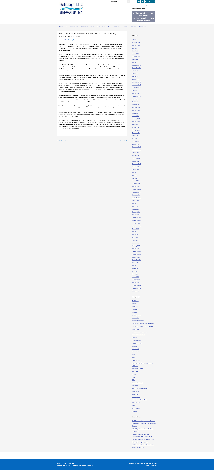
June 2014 (135, 206)
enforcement (135, 329)
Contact (126, 26)
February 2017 (136, 141)
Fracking (134, 337)
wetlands (134, 411)
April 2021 (135, 90)
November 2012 (136, 254)
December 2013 (136, 217)
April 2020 (135, 101)
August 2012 (135, 262)
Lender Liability (136, 349)
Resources (100, 26)
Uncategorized (136, 397)
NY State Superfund (137, 368)
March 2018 (135, 127)
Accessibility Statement (72, 465)
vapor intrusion (136, 402)
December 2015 (136, 164)
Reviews (133, 26)
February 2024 (136, 56)
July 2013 (134, 231)
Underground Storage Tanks (139, 399)
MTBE (134, 357)
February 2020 (136, 107)
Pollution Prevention (137, 382)
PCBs (133, 377)
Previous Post (61, 140)
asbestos (134, 303)
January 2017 (136, 144)
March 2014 (135, 209)
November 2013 (136, 220)
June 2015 (135, 175)
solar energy (135, 391)
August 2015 (135, 169)
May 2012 (135, 271)
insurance (134, 346)
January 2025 (136, 45)
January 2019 (136, 121)
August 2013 (135, 229)
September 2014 (136, 198)
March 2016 (135, 155)
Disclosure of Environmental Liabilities (142, 326)
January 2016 (136, 161)
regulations (135, 385)
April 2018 (135, 124)
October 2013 (136, 223)
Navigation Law (136, 360)
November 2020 (136, 96)
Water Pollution (63, 39)
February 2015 (136, 183)
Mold (133, 354)
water (133, 405)
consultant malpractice (138, 320)
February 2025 (136, 42)
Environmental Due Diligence (140, 332)
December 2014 (136, 189)
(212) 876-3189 (143, 20)
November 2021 (136, 85)
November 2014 (136, 192)
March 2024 (135, 54)
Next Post (123, 140)
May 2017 (135, 138)
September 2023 (136, 59)
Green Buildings (136, 340)
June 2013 (135, 234)
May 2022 (135, 70)
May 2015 (135, 178)
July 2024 (134, 48)
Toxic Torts (135, 394)
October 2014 (136, 195)
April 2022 (135, 73)
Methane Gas (136, 351)
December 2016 (136, 147)
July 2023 (134, 62)
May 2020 (135, 99)
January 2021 (136, 93)
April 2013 (135, 240)
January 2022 (136, 79)
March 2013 (135, 243)
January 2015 (136, 186)
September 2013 (136, 226)
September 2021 (136, 87)
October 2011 (135, 291)
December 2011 (136, 285)
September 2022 (136, 68)
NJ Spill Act (135, 366)
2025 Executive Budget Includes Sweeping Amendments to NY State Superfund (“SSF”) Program (144, 423)
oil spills (134, 374)
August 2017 (135, 135)
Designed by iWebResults (86, 465)
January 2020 (136, 110)
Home (61, 26)
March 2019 (135, 116)
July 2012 (134, 265)
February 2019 (136, 118)
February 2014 (136, 212)
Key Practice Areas (86, 26)
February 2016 (136, 158)
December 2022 (136, 65)
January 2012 (136, 282)
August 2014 (135, 200)
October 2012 (136, 257)
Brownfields (135, 309)
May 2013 (135, 237)
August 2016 (135, 152)
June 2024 (135, 51)
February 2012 (136, 279)
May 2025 (135, 39)
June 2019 (135, 113)
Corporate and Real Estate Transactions (143, 323)
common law (135, 318)
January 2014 (136, 214)
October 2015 (136, 166)
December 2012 (136, 251)
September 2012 (136, 260)
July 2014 (134, 203)
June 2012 (135, 268)
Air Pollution (135, 301)
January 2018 (136, 133)
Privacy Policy (61, 465)
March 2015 (135, 181)
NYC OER (135, 371)
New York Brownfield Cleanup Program (142, 363)
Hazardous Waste (137, 343)
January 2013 (136, 248)
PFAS (133, 380)
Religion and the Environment (140, 388)
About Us (116, 26)
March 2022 (135, 76)
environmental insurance (138, 334)
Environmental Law (71, 26)
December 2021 (136, 82)
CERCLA (134, 312)
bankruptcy (135, 306)
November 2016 (136, 150)
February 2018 (136, 130)
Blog (109, 26)
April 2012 (135, 274)
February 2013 (136, 246)
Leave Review (143, 26)
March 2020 (135, 104)
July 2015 (134, 172)
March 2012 (135, 277)
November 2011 (136, 288)
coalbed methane (136, 315)
